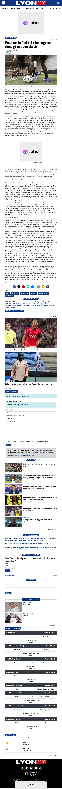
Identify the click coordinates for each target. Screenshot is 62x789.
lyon (8, 293)
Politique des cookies (38, 780)
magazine (25, 293)
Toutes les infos (52, 529)
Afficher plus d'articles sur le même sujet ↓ (14, 311)
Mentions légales (29, 780)
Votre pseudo (9, 410)
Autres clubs (44, 8)
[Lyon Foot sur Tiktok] (40, 769)
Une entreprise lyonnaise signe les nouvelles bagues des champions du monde (35, 302)
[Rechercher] (57, 3)
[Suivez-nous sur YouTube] (35, 769)
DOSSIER (24, 602)
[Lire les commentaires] (47, 286)
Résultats (55, 575)
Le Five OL (10, 296)
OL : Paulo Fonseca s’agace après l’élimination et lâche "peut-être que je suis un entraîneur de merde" (39, 487)
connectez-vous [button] (22, 415)
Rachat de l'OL (26, 615)
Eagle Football (26, 604)
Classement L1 (28, 8)
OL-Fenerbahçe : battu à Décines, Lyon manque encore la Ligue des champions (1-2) (40, 509)
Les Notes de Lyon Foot (54, 8)
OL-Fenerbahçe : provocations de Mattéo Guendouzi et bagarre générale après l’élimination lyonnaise (40, 498)
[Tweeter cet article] (18, 286)
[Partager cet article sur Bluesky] (32, 286)
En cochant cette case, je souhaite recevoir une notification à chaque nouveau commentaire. (29, 441)
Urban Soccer (44, 293)
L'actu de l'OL (5, 8)
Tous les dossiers (51, 625)
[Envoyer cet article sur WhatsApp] (27, 286)
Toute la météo (52, 755)
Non (7, 565)
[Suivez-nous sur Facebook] (22, 769)
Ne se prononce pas (10, 568)
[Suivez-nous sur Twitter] (26, 769)
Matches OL (19, 8)
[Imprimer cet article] (38, 286)
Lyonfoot (15, 293)
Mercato (13, 8)
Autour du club (26, 517)
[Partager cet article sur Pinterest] (23, 286)
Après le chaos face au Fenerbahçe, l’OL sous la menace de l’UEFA (39, 465)
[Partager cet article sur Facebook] (14, 286)
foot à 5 (34, 293)
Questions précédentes (9, 575)
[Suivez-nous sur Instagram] (31, 769)
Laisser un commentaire (11, 392)
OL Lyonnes (35, 8)
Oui (7, 563)
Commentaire (9, 418)
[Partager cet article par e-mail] (43, 286)
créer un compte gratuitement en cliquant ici (23, 456)
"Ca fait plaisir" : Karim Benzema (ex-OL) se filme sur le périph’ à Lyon (32, 304)
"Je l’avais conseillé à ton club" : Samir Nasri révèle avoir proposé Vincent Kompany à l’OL (38, 520)
